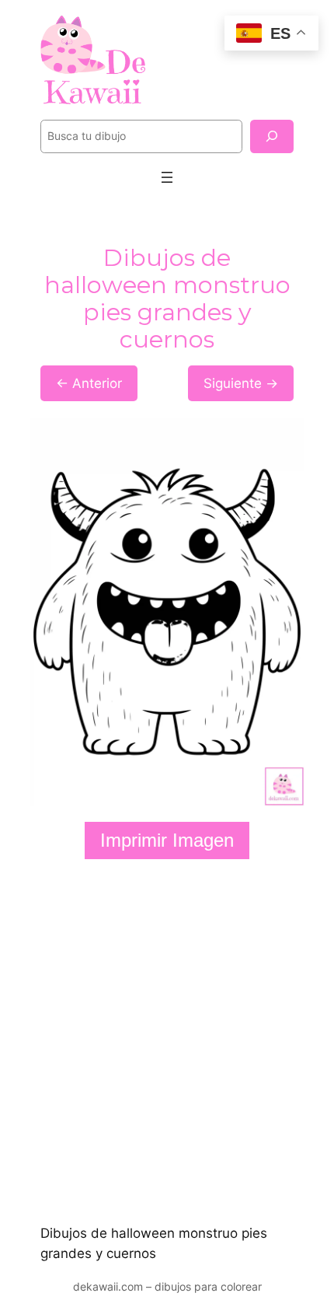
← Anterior (89, 383)
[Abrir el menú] (167, 177)
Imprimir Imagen (167, 840)
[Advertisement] (167, 1041)
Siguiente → (241, 383)
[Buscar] (272, 136)
